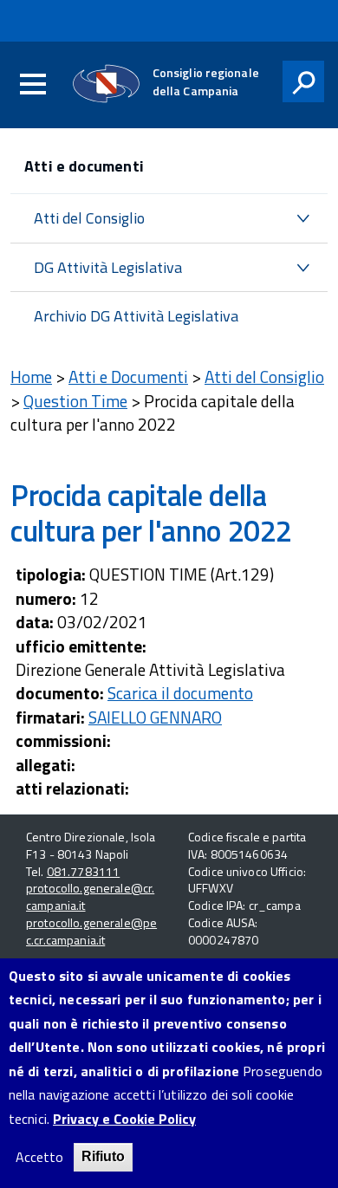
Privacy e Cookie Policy (124, 1119)
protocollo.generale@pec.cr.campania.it (91, 931)
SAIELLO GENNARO (155, 717)
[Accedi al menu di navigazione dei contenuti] (33, 85)
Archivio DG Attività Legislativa (136, 316)
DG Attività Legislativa (108, 267)
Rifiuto (103, 1156)
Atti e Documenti (128, 376)
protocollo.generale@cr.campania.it (90, 896)
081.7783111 (83, 871)
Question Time (75, 400)
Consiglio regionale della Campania (206, 81)
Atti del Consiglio (89, 218)
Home (31, 376)
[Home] (106, 83)
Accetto (39, 1157)
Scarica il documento (180, 692)
